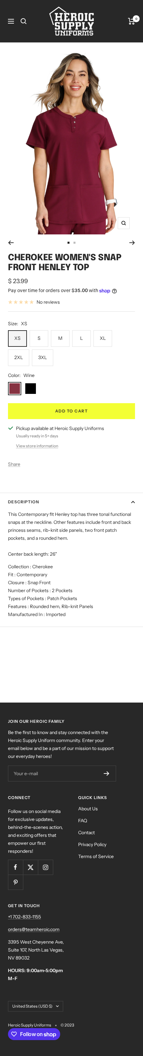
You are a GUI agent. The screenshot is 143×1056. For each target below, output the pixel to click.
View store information (37, 445)
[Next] (132, 242)
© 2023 (67, 1025)
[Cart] (131, 21)
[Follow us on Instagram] (45, 867)
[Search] (24, 21)
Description (23, 501)
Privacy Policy (92, 844)
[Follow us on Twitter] (30, 867)
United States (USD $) (32, 1006)
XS (17, 338)
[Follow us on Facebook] (15, 867)
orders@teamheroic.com (34, 929)
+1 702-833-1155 (24, 917)
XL (103, 338)
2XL (18, 357)
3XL (42, 357)
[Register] (106, 773)
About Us (88, 809)
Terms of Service (96, 856)
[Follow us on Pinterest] (15, 882)
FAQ (82, 821)
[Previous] (11, 242)
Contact (86, 833)
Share (14, 464)
